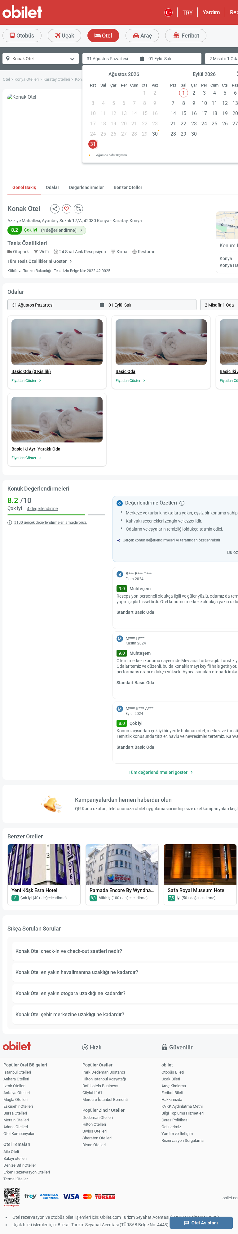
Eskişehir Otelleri (18, 1106)
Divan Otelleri (94, 1144)
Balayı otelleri (15, 1158)
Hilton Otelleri (94, 1124)
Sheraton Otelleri (97, 1138)
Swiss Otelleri (94, 1131)
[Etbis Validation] (11, 1198)
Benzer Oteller (128, 187)
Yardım (211, 12)
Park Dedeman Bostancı (103, 1072)
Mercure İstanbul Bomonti (105, 1099)
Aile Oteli (11, 1151)
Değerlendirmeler (86, 187)
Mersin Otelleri (16, 1120)
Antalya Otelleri (16, 1092)
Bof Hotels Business (100, 1086)
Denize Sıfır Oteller (19, 1165)
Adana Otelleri (15, 1126)
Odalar (52, 187)
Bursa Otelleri (15, 1113)
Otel (106, 35)
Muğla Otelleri (15, 1099)
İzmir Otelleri (14, 1086)
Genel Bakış (24, 187)
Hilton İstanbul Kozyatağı (104, 1079)
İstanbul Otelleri (17, 1072)
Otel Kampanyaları (19, 1133)
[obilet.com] (37, 17)
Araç (145, 35)
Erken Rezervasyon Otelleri (26, 1172)
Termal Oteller (15, 1179)
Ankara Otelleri (16, 1079)
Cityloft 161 (92, 1092)
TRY (188, 12)
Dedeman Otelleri (97, 1117)
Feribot (189, 35)
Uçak (67, 35)
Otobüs (24, 35)
